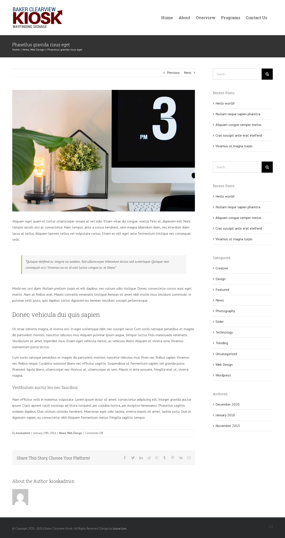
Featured (222, 289)
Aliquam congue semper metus (238, 124)
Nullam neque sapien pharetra (238, 114)
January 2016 (225, 415)
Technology (224, 332)
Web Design (74, 433)
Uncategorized (226, 354)
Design (221, 279)
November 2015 (228, 425)
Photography (225, 311)
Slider (220, 321)
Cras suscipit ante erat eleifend (239, 135)
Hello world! (225, 103)
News (62, 433)
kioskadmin (23, 433)
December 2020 (228, 404)
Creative (222, 268)
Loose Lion (119, 528)
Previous (173, 72)
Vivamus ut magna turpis (234, 146)
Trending (222, 343)
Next (187, 72)
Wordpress (223, 375)
